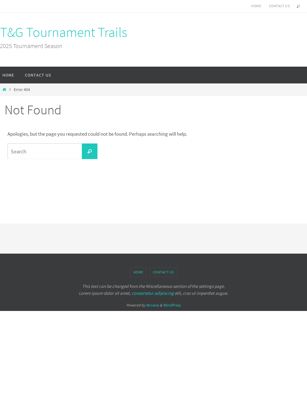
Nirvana (152, 305)
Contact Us (279, 6)
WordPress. (172, 305)
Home (256, 6)
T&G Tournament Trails (63, 32)
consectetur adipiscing (153, 293)
